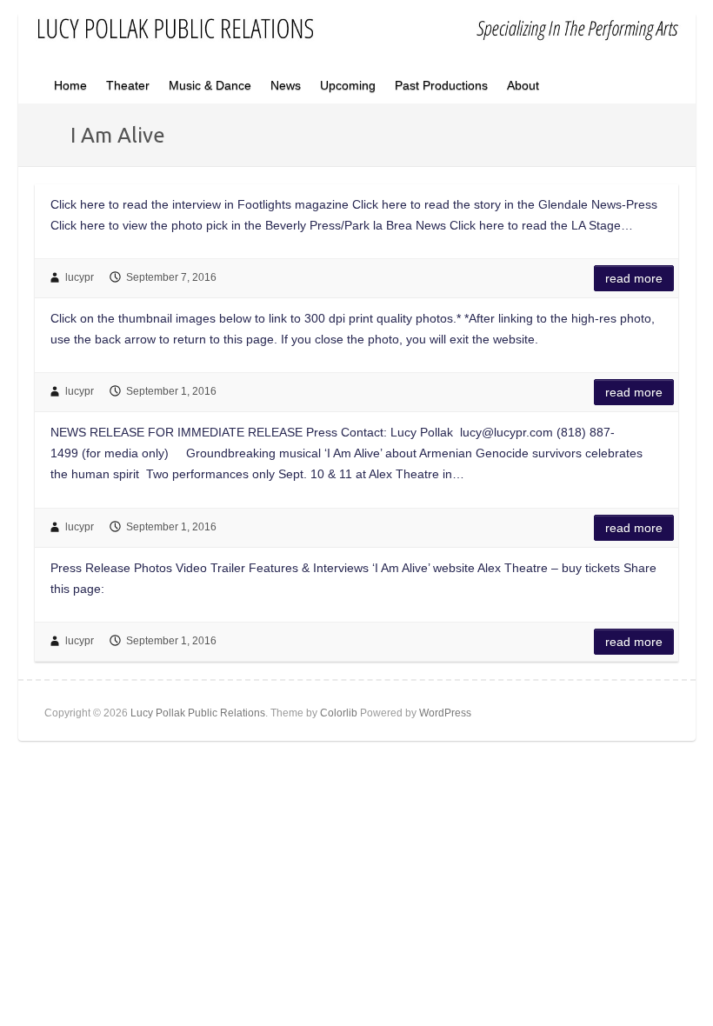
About (523, 85)
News (285, 85)
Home (70, 85)
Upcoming (348, 85)
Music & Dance (210, 85)
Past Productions (441, 85)
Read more (634, 278)
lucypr (79, 277)
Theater (128, 85)
